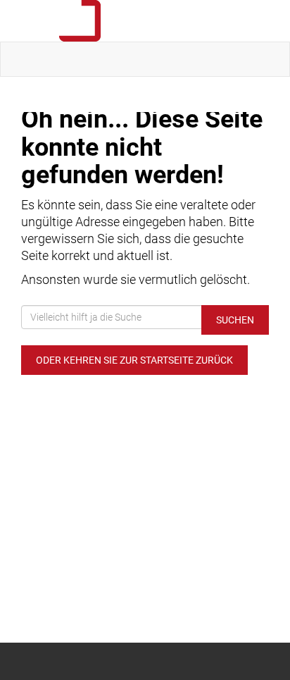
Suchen (235, 320)
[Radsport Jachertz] (148, 21)
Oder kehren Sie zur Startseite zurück (134, 360)
